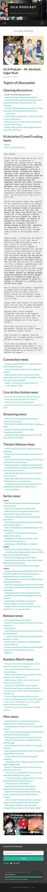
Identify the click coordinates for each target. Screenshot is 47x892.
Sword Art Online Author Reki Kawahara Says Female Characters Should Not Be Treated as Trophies (21, 794)
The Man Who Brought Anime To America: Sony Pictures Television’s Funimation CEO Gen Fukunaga (22, 102)
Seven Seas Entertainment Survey (18, 620)
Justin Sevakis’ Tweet (14, 386)
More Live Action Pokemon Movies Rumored (22, 397)
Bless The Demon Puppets (15, 147)
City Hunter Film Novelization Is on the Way (22, 566)
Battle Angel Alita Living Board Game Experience (24, 465)
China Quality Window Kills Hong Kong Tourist (23, 737)
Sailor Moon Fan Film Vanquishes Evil (19, 402)
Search (23, 858)
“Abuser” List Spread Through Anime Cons (21, 383)
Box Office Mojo (12, 489)
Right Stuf (8, 653)
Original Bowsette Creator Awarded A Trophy (22, 593)
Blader (7, 145)
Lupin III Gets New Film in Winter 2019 (20, 508)
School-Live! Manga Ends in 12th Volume (21, 557)
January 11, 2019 (10, 77)
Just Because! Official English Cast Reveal (21, 544)
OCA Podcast (23, 7)
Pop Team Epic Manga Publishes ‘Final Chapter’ (23, 549)
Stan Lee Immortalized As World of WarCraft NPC (24, 585)
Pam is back (10, 113)
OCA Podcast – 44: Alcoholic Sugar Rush (22, 71)
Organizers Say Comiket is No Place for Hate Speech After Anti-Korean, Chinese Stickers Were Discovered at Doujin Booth (22, 377)
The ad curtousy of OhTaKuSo (17, 783)
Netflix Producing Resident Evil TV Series (21, 399)
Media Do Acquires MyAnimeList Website (21, 97)
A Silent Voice (10, 628)
